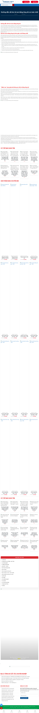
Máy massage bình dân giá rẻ (6, 571)
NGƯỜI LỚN (4, 575)
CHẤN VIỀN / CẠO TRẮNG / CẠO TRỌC (8, 561)
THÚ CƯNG (4, 580)
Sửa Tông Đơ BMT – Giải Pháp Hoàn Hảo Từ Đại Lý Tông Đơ (5, 158)
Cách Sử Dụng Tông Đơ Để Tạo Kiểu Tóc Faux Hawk (34, 547)
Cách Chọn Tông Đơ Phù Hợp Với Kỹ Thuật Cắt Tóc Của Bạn (5, 534)
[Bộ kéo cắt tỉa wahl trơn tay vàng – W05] (24, 298)
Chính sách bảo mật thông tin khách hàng (8, 708)
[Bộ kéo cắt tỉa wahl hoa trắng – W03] (34, 376)
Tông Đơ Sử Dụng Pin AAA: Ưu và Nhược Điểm (24, 520)
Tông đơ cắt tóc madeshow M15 (15, 257)
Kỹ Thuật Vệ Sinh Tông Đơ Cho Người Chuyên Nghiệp (5, 521)
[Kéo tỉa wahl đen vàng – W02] (5, 454)
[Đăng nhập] (15, 2)
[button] (1, 2)
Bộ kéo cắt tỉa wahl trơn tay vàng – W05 (24, 336)
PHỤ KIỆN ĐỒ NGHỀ (5, 579)
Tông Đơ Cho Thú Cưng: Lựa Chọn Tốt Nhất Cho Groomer (34, 508)
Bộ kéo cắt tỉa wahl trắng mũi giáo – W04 (34, 257)
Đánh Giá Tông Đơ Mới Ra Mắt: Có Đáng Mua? (14, 546)
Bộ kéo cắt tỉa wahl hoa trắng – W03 (34, 414)
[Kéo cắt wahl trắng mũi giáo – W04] (5, 376)
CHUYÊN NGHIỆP (5, 562)
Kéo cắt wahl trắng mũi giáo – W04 (5, 414)
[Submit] (13, 5)
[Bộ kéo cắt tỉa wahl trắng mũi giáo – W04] (34, 219)
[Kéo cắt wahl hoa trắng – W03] (24, 376)
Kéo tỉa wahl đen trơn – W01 (34, 493)
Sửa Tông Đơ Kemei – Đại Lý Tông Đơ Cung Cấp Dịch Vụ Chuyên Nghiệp (4, 173)
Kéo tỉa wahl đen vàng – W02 (5, 493)
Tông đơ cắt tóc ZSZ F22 (24, 257)
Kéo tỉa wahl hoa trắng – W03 (15, 414)
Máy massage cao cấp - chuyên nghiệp (8, 572)
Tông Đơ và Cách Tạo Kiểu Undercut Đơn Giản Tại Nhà (34, 520)
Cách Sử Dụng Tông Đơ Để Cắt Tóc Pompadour (15, 520)
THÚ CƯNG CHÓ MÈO (5, 582)
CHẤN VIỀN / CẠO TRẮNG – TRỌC (15, 706)
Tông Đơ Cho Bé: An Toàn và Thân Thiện (5, 546)
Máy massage (4, 569)
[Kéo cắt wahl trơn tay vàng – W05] (14, 298)
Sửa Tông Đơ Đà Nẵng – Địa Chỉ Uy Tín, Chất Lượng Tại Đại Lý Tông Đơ (14, 158)
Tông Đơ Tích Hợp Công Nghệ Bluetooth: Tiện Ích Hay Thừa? (14, 534)
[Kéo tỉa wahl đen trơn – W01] (34, 454)
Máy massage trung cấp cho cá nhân (7, 574)
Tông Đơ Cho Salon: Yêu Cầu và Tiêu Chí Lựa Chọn (24, 546)
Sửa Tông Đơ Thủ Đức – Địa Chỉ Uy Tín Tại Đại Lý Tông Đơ (24, 508)
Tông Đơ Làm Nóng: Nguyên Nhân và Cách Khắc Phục (34, 534)
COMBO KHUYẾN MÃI (5, 564)
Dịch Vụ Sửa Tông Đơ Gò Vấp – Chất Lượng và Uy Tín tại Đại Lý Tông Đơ (24, 158)
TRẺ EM (3, 585)
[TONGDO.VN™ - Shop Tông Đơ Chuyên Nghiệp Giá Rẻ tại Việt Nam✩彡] (8, 2)
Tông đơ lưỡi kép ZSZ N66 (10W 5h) (5, 257)
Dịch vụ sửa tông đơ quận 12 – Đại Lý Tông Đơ (34, 172)
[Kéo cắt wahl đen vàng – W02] (14, 454)
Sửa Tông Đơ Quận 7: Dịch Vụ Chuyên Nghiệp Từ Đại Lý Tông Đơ (5, 508)
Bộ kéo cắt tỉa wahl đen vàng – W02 (24, 493)
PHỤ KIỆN (3, 577)
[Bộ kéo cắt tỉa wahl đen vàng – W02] (24, 454)
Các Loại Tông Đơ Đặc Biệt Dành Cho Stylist (24, 533)
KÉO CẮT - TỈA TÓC (5, 566)
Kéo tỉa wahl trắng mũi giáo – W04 (33, 336)
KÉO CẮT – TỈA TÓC (20, 707)
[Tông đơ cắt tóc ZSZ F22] (24, 219)
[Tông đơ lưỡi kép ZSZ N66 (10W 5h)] (5, 219)
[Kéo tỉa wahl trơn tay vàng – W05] (5, 298)
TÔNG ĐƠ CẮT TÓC (6, 706)
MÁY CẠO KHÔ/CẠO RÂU (6, 567)
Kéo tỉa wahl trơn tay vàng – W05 (5, 336)
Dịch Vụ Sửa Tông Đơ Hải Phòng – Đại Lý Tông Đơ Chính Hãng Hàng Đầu (34, 159)
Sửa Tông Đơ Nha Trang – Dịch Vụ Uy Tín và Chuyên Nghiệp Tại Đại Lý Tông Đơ (14, 173)
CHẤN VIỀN (4, 559)
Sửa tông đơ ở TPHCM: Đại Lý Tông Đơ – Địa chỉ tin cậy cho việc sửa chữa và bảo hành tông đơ (24, 173)
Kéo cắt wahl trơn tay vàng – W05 (14, 336)
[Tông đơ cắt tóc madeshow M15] (14, 219)
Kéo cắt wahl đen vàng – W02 (14, 493)
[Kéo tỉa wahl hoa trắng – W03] (14, 376)
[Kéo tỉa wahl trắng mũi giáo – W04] (34, 298)
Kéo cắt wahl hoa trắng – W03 (24, 414)
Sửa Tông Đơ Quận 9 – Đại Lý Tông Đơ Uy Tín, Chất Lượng (14, 508)
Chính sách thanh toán (18, 708)
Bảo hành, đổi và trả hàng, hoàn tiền (27, 708)
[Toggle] (37, 561)
